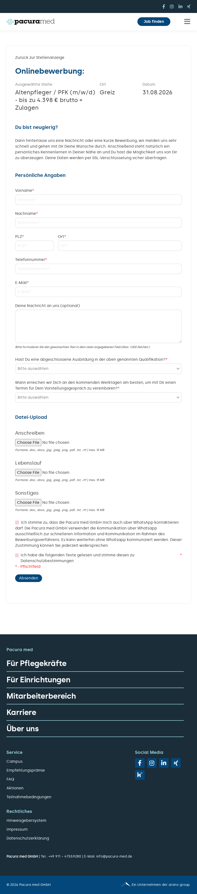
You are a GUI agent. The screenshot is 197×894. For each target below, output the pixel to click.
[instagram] (172, 6)
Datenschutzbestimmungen (47, 560)
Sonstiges (27, 493)
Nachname (26, 213)
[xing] (189, 6)
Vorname (24, 190)
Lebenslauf (28, 463)
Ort (62, 236)
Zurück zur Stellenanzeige (39, 57)
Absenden (28, 578)
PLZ (19, 236)
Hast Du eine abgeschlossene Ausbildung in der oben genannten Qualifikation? (91, 359)
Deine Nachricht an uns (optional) (47, 305)
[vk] (140, 775)
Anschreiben (29, 433)
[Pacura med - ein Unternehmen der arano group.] (147, 885)
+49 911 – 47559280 (65, 856)
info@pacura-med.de (114, 856)
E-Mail (22, 282)
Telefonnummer (31, 259)
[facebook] (163, 6)
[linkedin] (180, 6)
